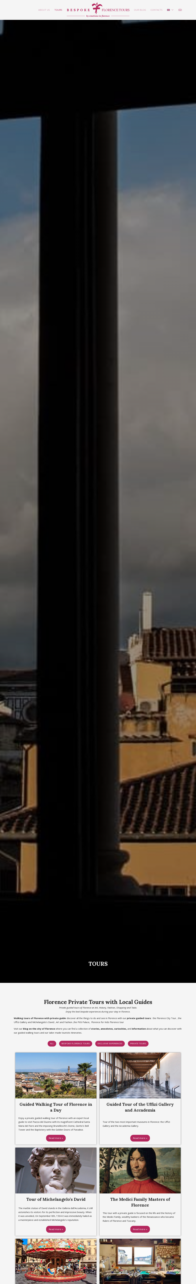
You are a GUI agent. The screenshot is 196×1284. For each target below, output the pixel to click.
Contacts (156, 9)
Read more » (56, 1138)
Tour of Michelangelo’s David (55, 1199)
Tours (58, 9)
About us (44, 9)
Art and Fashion (63, 1022)
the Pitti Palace (81, 1022)
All (52, 1043)
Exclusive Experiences (110, 1043)
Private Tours (138, 1043)
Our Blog (140, 9)
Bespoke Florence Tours (76, 1043)
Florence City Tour (166, 1018)
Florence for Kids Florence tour (107, 1022)
